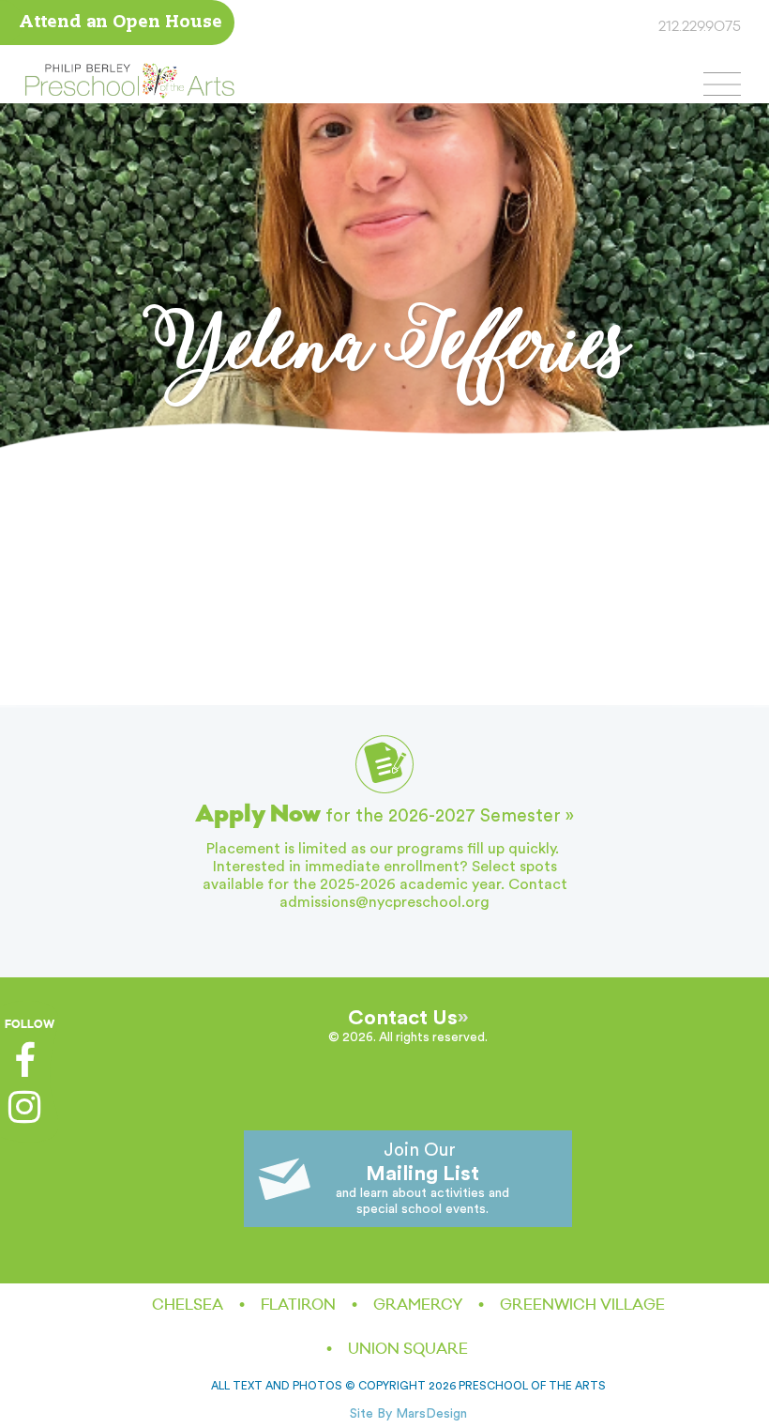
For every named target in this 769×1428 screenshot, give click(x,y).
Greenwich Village (582, 1305)
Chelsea (187, 1305)
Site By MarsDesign (408, 1413)
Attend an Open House (120, 23)
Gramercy (417, 1305)
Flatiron (298, 1305)
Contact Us (403, 1017)
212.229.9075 (699, 27)
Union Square (408, 1349)
